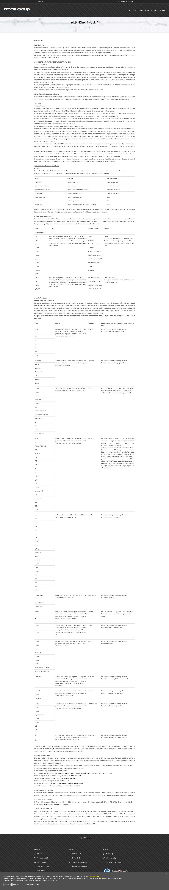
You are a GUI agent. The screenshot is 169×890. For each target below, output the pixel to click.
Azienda (140, 10)
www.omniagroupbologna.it (64, 804)
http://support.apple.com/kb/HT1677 (58, 781)
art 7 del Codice (95, 821)
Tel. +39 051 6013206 (39, 2)
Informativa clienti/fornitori (113, 862)
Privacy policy (109, 854)
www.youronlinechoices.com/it (45, 749)
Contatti (162, 10)
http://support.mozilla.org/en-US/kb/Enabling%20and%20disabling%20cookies (61, 783)
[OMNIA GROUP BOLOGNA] (17, 9)
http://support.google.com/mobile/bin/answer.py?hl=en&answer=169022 (59, 786)
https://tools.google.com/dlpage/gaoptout (120, 461)
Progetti (148, 10)
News (155, 10)
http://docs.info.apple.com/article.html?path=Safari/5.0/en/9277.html (57, 778)
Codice (86, 99)
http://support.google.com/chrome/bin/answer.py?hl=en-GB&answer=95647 (60, 776)
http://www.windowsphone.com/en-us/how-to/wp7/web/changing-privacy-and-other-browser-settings (83, 773)
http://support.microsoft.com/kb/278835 (56, 771)
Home (134, 10)
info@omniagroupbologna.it (126, 2)
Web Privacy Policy (110, 858)
